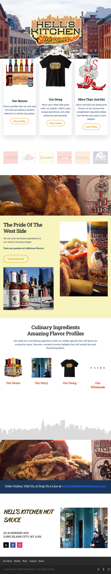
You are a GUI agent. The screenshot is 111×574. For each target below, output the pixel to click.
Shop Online (19, 121)
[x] (6, 545)
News (41, 561)
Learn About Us (16, 258)
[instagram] (19, 545)
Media (17, 561)
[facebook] (13, 545)
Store (24, 561)
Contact (33, 561)
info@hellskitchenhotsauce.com (84, 486)
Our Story (7, 561)
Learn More (91, 126)
